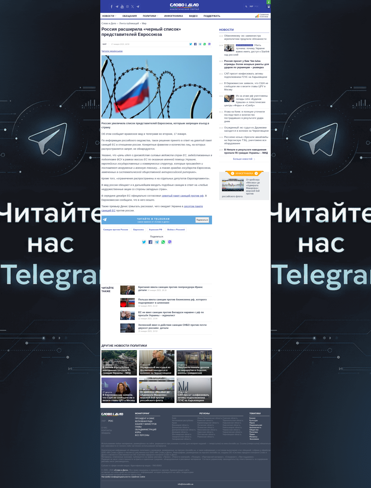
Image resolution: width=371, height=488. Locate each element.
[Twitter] (132, 6)
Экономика (254, 439)
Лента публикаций (129, 23)
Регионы (204, 413)
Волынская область (180, 427)
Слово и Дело (108, 23)
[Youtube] (122, 6)
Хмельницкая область (232, 427)
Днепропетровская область (184, 430)
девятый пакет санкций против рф (183, 195)
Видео (193, 16)
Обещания (129, 16)
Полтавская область (206, 434)
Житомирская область (181, 434)
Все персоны (142, 435)
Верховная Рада (143, 421)
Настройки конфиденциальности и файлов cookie (123, 477)
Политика (253, 432)
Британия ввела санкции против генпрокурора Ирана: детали (170, 289)
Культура (253, 420)
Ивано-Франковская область (209, 418)
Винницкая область (180, 425)
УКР (251, 6)
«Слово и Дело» (121, 470)
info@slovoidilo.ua (185, 484)
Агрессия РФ (155, 229)
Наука (252, 423)
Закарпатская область (181, 437)
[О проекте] (269, 2)
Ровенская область (205, 437)
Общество (253, 430)
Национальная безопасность (255, 426)
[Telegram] (116, 6)
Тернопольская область (233, 420)
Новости (108, 16)
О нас (104, 428)
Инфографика (173, 16)
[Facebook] (111, 6)
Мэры (138, 432)
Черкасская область (231, 430)
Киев (174, 418)
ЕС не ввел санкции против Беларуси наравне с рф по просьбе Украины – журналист (171, 315)
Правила (105, 433)
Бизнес (252, 418)
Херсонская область (231, 425)
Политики (149, 16)
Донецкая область (180, 432)
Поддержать (212, 16)
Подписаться (202, 220)
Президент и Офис (144, 418)
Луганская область (205, 425)
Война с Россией (176, 229)
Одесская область (205, 432)
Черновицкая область (232, 434)
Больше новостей (242, 159)
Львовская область (205, 427)
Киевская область (205, 420)
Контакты (106, 430)
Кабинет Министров (146, 424)
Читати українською (112, 51)
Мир (144, 23)
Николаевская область (207, 430)
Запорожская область (181, 439)
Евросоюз (138, 229)
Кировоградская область (208, 423)
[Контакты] (269, 6)
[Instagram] (127, 6)
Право (252, 434)
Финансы (253, 437)
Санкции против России (115, 229)
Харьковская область (232, 423)
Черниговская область (232, 432)
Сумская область (230, 418)
